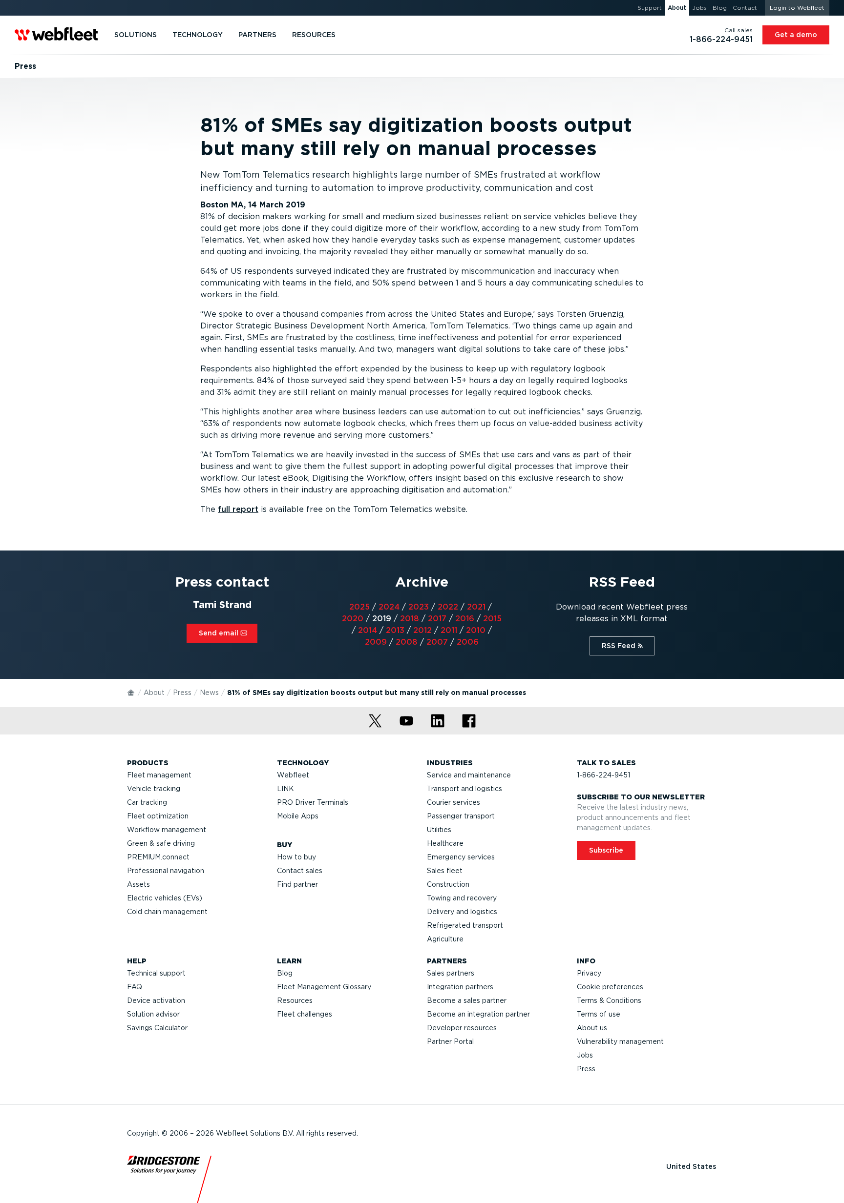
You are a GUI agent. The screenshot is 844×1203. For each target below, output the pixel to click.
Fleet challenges (304, 1014)
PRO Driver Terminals (312, 802)
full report (238, 509)
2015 (492, 618)
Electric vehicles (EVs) (164, 898)
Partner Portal (450, 1041)
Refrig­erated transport (465, 925)
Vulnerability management (620, 1041)
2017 (437, 618)
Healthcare (445, 843)
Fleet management (159, 775)
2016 (464, 618)
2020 (352, 618)
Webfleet (293, 775)
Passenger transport (461, 816)
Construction (448, 884)
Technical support (156, 973)
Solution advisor (153, 1014)
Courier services (453, 802)
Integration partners (460, 987)
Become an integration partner (478, 1014)
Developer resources (462, 1028)
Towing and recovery (462, 898)
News (209, 692)
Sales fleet (445, 871)
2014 (367, 630)
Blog (285, 973)
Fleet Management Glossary (324, 987)
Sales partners (450, 973)
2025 (359, 607)
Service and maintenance (469, 775)
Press (182, 692)
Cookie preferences (610, 987)
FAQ (134, 987)
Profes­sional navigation (165, 871)
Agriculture (445, 939)
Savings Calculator (157, 1028)
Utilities (439, 830)
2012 (422, 630)
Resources (295, 1000)
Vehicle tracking (153, 789)
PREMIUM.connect (158, 857)
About (154, 692)
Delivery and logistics (462, 912)
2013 (395, 630)
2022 (448, 607)
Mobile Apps (297, 816)
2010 (475, 630)
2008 (407, 642)
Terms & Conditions (609, 1000)
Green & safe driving (161, 843)
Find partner (297, 884)
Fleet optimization (158, 816)
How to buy (296, 857)
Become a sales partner (466, 1000)
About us (592, 1028)
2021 (476, 607)
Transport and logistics (464, 789)
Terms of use (598, 1014)
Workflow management (166, 830)
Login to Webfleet (797, 7)
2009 (376, 642)
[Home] (131, 692)
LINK (285, 789)
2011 (449, 630)
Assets (138, 884)
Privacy (589, 973)
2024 (389, 607)
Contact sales (299, 871)
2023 (418, 607)
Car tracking (147, 802)
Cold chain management (167, 912)
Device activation (156, 1000)
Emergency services (461, 857)
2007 (437, 642)
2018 (409, 618)
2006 (468, 642)
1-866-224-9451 (603, 775)
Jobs (585, 1055)
